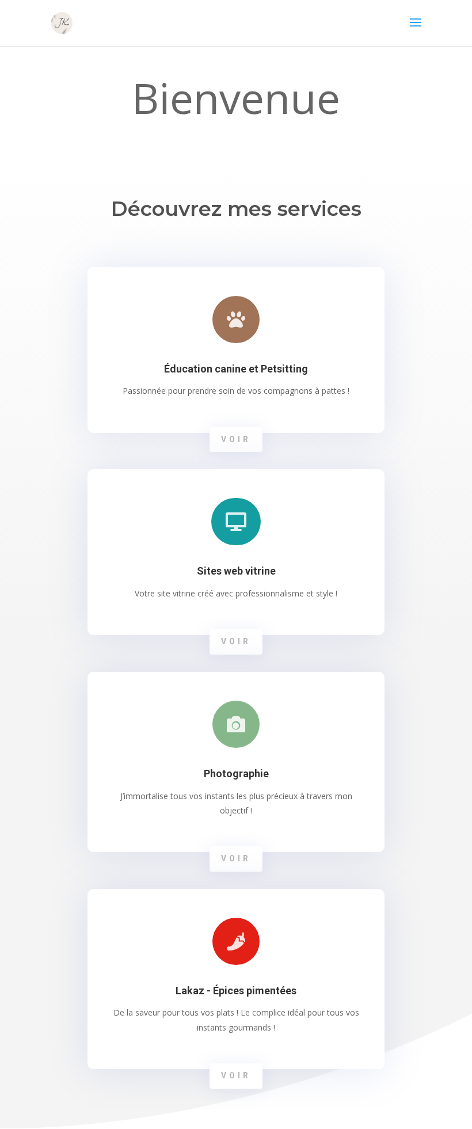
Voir (236, 439)
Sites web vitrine (236, 571)
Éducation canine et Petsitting (236, 369)
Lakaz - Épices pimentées (236, 990)
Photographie (236, 773)
